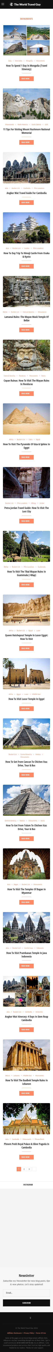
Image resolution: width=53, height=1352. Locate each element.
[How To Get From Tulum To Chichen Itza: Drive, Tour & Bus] (26, 800)
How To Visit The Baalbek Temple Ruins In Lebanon (26, 1081)
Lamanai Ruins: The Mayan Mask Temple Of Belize (26, 318)
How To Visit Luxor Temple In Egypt (26, 699)
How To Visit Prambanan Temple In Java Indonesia (26, 954)
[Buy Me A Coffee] (30, 1318)
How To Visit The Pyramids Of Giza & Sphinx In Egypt (26, 445)
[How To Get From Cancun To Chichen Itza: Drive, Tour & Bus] (26, 733)
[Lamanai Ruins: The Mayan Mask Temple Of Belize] (26, 291)
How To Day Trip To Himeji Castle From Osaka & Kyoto (26, 254)
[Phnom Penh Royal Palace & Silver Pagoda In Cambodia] (26, 1118)
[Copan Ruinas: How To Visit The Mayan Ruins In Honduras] (26, 355)
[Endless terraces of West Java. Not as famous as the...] (39, 1254)
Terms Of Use (41, 1333)
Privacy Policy (29, 1333)
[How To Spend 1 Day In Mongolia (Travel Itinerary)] (26, 40)
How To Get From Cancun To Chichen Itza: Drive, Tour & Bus (26, 763)
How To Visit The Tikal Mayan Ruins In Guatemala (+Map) (26, 573)
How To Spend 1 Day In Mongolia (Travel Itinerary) (26, 67)
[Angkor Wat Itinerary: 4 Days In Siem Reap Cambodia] (26, 991)
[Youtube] (23, 1318)
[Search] (50, 4)
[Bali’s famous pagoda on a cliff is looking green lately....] (39, 1228)
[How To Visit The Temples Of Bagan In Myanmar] (26, 863)
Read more (25, 78)
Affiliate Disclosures (14, 1333)
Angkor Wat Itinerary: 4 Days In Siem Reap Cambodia (26, 1018)
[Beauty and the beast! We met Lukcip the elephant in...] (13, 1228)
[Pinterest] (26, 1318)
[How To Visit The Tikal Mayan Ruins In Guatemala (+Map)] (26, 546)
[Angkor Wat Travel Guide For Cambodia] (26, 167)
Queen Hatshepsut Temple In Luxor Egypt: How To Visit (26, 636)
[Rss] (38, 1318)
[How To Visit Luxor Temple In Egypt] (26, 673)
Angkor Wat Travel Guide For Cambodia (27, 193)
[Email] (34, 1318)
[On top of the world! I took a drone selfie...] (13, 1254)
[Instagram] (19, 1318)
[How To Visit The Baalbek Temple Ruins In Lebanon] (26, 1054)
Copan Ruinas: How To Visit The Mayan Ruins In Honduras (26, 382)
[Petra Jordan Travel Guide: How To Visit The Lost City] (26, 482)
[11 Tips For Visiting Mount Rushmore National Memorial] (26, 103)
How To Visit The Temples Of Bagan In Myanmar (26, 890)
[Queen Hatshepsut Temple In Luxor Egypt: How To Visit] (26, 610)
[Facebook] (15, 1318)
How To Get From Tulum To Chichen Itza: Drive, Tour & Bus (26, 827)
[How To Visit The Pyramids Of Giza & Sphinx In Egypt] (26, 418)
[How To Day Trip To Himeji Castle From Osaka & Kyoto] (26, 227)
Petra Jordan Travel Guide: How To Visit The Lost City (26, 509)
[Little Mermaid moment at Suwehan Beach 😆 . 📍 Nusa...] (39, 1202)
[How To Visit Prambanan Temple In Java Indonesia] (26, 927)
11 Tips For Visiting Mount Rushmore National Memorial (26, 131)
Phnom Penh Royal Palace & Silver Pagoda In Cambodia (26, 1145)
